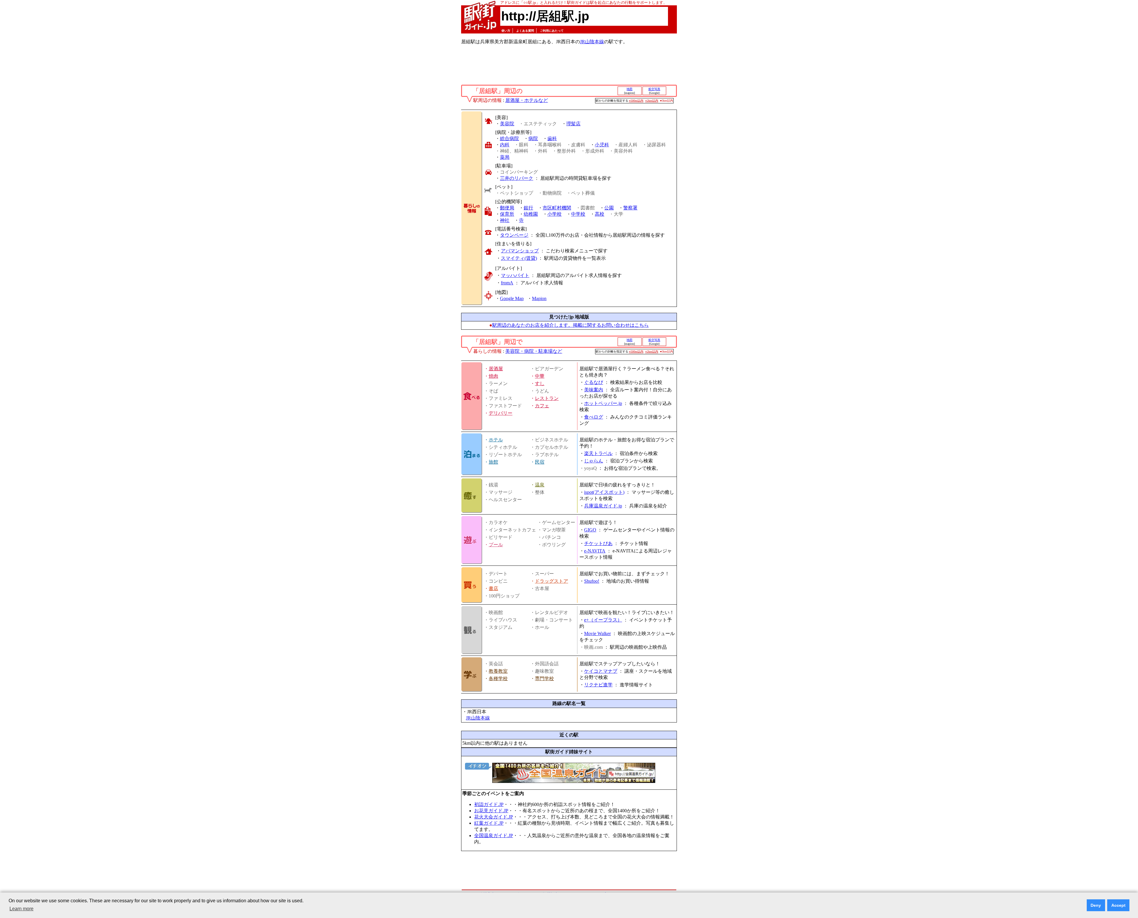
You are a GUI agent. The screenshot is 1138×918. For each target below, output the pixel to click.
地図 (629, 89)
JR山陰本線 (592, 41)
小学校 (554, 214)
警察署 (630, 207)
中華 (539, 376)
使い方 (505, 30)
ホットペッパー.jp (603, 403)
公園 (609, 207)
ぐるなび (593, 382)
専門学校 (544, 678)
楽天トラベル (598, 453)
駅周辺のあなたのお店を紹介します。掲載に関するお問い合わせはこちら (570, 325)
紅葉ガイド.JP (489, 823)
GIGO (590, 529)
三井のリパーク (516, 178)
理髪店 (573, 123)
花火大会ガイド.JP (493, 816)
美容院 (507, 123)
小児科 (602, 144)
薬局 (504, 157)
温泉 (539, 484)
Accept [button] (1118, 905)
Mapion (539, 298)
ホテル (496, 439)
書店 (493, 588)
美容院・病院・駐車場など (533, 351)
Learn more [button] (21, 908)
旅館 (493, 461)
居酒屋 (496, 368)
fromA (507, 282)
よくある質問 (525, 30)
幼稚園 (531, 214)
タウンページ (514, 235)
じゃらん (593, 460)
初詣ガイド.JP (489, 804)
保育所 (507, 214)
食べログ (593, 416)
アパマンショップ (520, 250)
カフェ (542, 405)
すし (539, 383)
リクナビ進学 (598, 684)
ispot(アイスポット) (604, 492)
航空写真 (654, 89)
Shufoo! (591, 581)
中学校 (578, 214)
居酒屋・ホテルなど (526, 100)
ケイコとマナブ (600, 671)
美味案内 (593, 389)
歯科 (552, 138)
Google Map (512, 298)
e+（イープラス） (603, 619)
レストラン (547, 398)
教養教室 (498, 671)
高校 (599, 214)
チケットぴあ (598, 543)
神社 (504, 220)
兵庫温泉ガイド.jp (603, 505)
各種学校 (498, 678)
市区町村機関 (557, 207)
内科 (504, 144)
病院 (533, 138)
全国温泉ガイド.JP (493, 835)
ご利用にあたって (552, 30)
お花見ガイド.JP (491, 810)
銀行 (528, 207)
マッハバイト (515, 275)
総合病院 (509, 138)
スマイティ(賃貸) (519, 258)
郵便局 (507, 207)
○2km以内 (651, 100)
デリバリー (500, 413)
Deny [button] (1096, 905)
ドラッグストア (551, 581)
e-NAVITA (594, 550)
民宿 (539, 461)
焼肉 (493, 376)
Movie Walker (597, 633)
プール (496, 544)
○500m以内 (636, 100)
